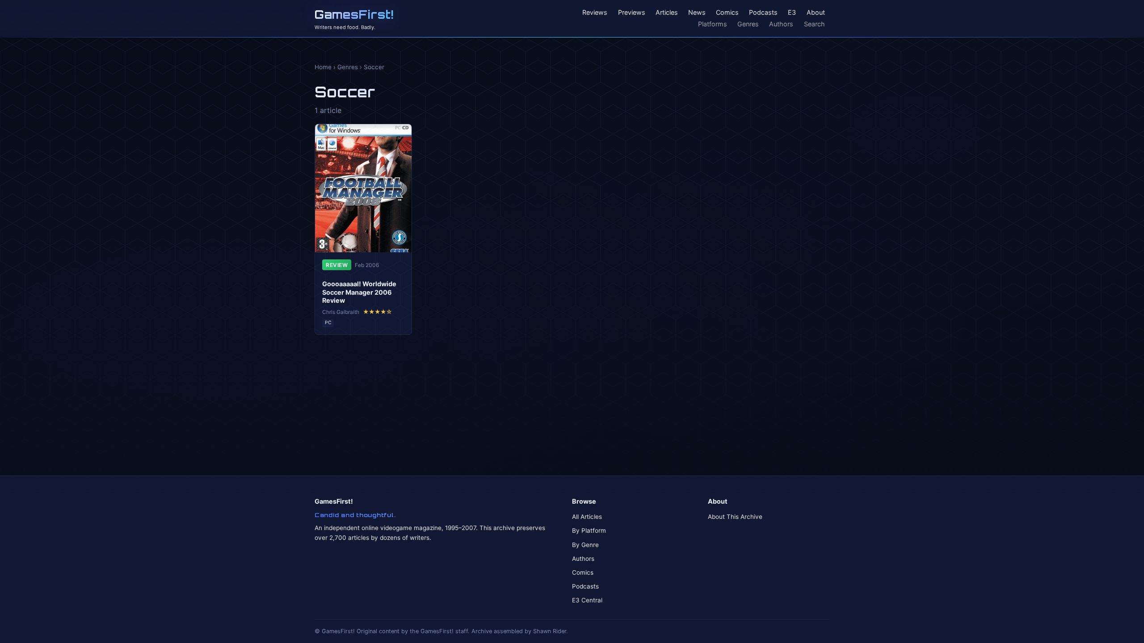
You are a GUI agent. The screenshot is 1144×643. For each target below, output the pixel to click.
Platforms (712, 24)
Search (814, 24)
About (816, 13)
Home (323, 67)
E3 (792, 13)
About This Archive (735, 516)
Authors (781, 24)
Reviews (594, 13)
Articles (667, 13)
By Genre (585, 544)
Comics (727, 13)
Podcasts (763, 13)
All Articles (587, 516)
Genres (748, 24)
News (697, 13)
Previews (631, 13)
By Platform (589, 530)
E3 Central (587, 600)
